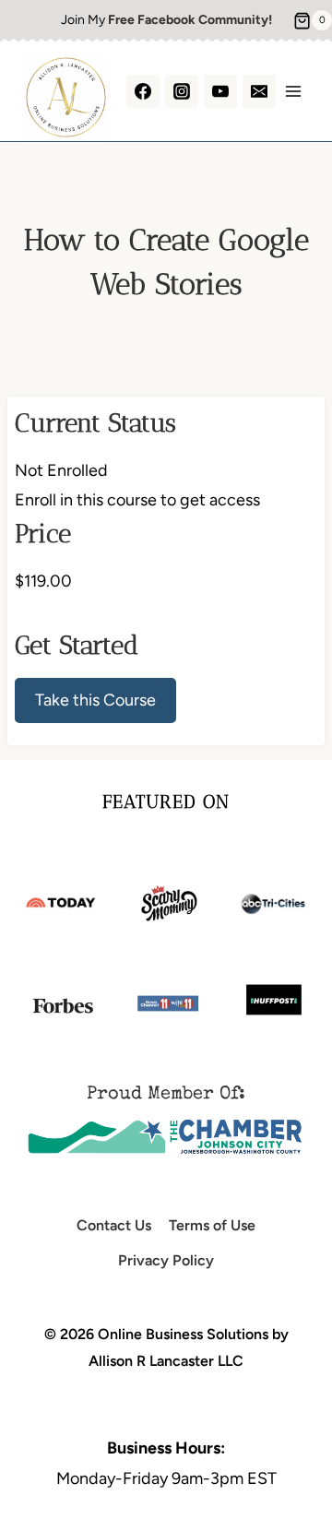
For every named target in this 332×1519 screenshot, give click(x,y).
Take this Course (95, 700)
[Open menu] (293, 91)
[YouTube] (220, 91)
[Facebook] (143, 91)
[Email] (259, 91)
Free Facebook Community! (190, 20)
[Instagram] (181, 91)
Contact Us (114, 1225)
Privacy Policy (166, 1260)
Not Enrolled (61, 470)
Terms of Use (212, 1225)
